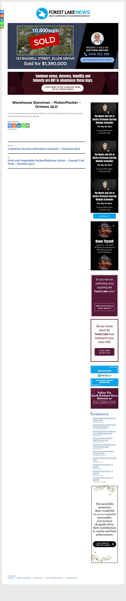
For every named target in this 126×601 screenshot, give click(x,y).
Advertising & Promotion (71, 578)
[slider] (106, 268)
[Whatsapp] (23, 125)
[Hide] (0, 30)
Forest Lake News (12, 576)
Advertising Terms (38, 578)
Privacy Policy (11, 578)
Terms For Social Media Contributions (54, 578)
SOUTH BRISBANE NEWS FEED (100, 414)
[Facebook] (10, 125)
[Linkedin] (19, 125)
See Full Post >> (12, 129)
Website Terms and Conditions (24, 578)
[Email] (28, 125)
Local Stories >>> (104, 216)
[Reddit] (14, 125)
